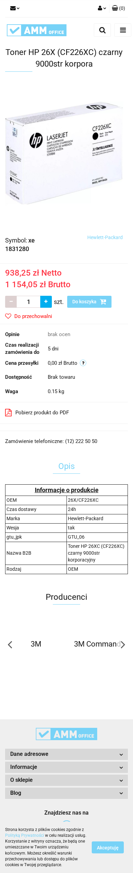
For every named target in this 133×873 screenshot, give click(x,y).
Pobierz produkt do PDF (42, 413)
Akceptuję (108, 847)
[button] (118, 8)
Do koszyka (85, 301)
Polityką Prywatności (24, 835)
